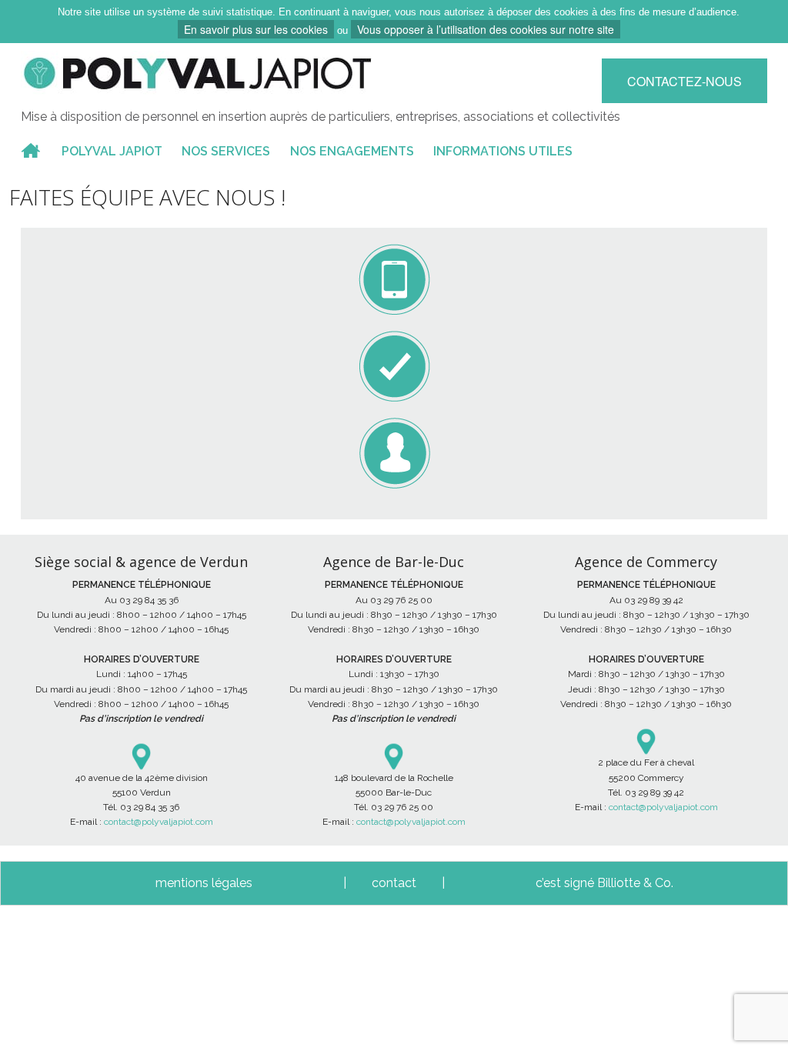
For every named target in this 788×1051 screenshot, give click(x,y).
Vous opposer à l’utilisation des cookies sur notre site (485, 29)
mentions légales (203, 883)
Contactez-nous (684, 81)
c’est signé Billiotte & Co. (604, 883)
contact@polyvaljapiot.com (158, 821)
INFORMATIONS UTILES (503, 151)
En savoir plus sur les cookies (256, 29)
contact (394, 883)
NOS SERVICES (226, 151)
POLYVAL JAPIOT (112, 151)
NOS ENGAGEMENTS (352, 151)
